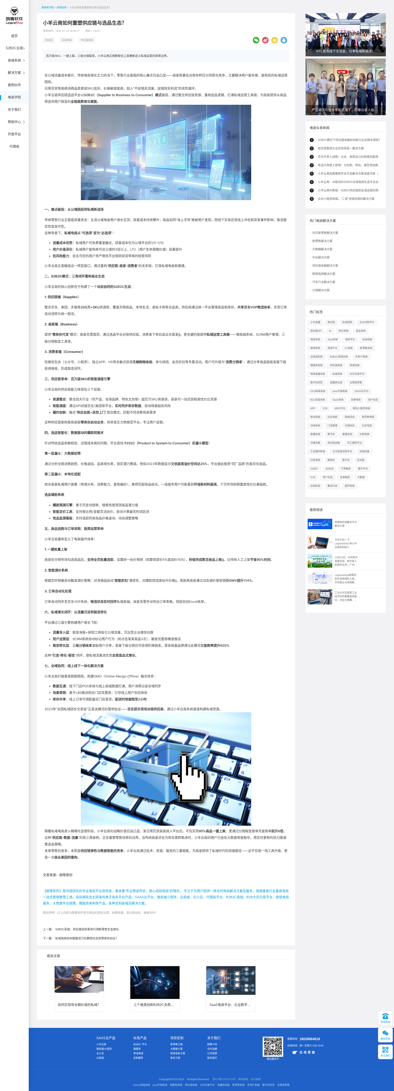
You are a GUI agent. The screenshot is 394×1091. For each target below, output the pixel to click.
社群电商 (364, 434)
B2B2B (329, 468)
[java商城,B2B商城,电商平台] (14, 21)
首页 (14, 36)
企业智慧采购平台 (342, 451)
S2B (325, 408)
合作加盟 (212, 1049)
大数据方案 (176, 1049)
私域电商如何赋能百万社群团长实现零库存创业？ (86, 938)
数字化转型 (316, 382)
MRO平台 (340, 408)
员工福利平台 (354, 442)
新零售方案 (176, 1044)
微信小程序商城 (361, 408)
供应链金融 (334, 442)
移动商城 (315, 417)
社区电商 (332, 417)
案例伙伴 (14, 85)
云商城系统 (316, 356)
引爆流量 (315, 442)
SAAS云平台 (362, 391)
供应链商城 (87, 40)
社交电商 (367, 425)
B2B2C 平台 (140, 1044)
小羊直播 (315, 322)
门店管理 (332, 425)
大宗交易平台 (357, 374)
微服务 (137, 1049)
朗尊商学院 (47, 7)
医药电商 (350, 486)
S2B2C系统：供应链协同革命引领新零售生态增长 (87, 929)
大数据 (361, 477)
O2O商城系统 (317, 391)
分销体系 (350, 425)
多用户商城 (361, 356)
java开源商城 (340, 391)
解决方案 (14, 72)
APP (312, 408)
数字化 (331, 434)
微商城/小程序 (104, 1049)
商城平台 (332, 348)
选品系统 (361, 330)
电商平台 (350, 339)
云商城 (100, 1058)
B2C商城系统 (317, 399)
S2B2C (314, 468)
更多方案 (175, 1058)
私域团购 (347, 322)
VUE (312, 477)
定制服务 (138, 1058)
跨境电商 (315, 348)
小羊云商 (101, 1044)
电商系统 (315, 339)
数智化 (331, 460)
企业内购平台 (367, 322)
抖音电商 (315, 460)
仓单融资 (345, 477)
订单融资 (346, 468)
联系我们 (212, 1058)
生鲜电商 (356, 399)
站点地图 (256, 1079)
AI (330, 330)
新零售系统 (366, 348)
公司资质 (212, 1053)
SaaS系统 (338, 399)
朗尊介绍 (212, 1044)
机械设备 (364, 451)
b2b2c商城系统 (141, 1085)
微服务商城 (316, 365)
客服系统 (347, 434)
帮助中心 (14, 122)
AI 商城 (349, 348)
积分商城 (343, 330)
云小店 (100, 1053)
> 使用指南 (60, 7)
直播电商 (315, 434)
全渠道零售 (356, 382)
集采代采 (332, 486)
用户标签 (373, 399)
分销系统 (315, 425)
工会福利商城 (317, 451)
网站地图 (243, 1079)
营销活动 (350, 417)
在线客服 (308, 1052)
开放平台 (14, 134)
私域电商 (67, 40)
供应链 (49, 40)
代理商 (14, 146)
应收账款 (315, 486)
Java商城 (333, 339)
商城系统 (14, 60)
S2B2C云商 (14, 48)
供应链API (316, 330)
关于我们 (14, 109)
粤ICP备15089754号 (224, 1079)
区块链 (360, 460)
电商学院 (14, 97)
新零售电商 (368, 417)
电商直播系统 (317, 374)
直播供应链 (336, 382)
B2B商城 (367, 339)
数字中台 (363, 468)
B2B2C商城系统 (339, 356)
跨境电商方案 (177, 1053)
